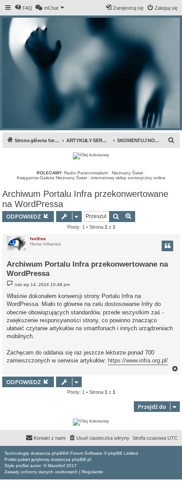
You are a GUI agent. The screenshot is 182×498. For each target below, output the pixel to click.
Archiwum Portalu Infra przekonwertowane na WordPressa (85, 199)
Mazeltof (56, 465)
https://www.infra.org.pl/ (138, 360)
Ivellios (38, 238)
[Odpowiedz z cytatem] (167, 246)
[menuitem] (23, 8)
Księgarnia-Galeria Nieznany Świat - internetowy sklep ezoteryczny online (91, 177)
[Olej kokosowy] (91, 155)
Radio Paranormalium (86, 172)
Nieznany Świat (127, 172)
